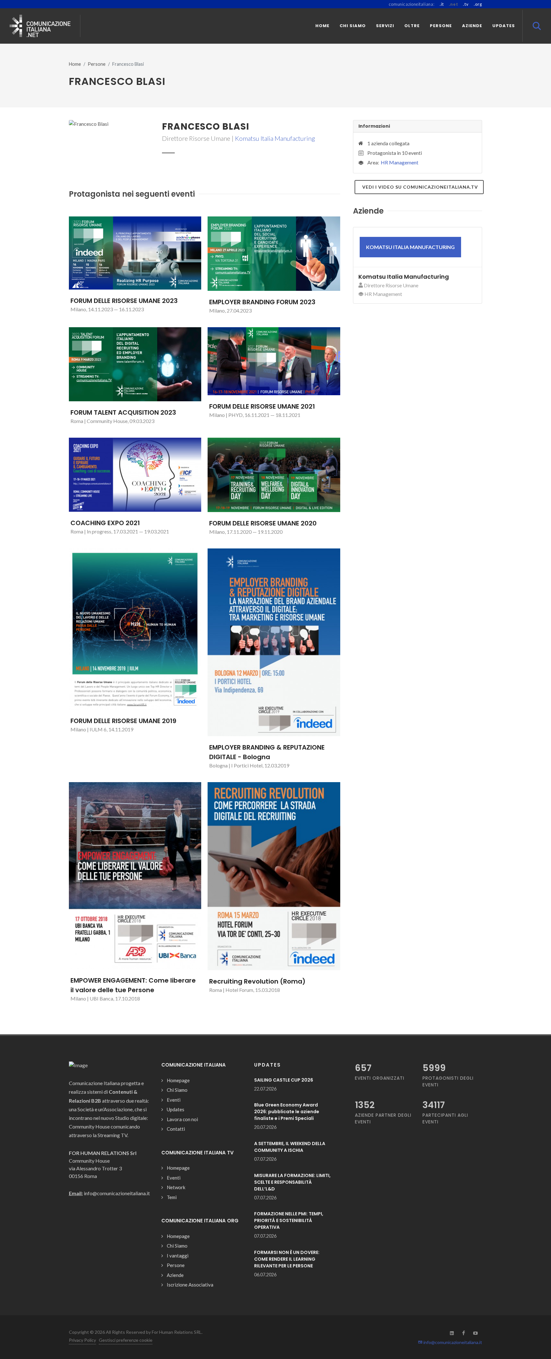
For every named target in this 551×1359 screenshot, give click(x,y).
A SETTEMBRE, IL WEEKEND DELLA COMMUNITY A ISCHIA (289, 1146)
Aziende (175, 1275)
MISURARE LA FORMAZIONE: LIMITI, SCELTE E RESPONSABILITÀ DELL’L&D (292, 1182)
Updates (175, 1109)
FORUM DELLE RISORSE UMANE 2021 (262, 406)
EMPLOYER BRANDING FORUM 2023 (262, 302)
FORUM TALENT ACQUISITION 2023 (123, 412)
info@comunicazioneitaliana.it (452, 1342)
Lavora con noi (182, 1119)
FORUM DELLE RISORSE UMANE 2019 (123, 720)
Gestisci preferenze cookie (125, 1340)
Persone (97, 64)
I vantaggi (177, 1255)
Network (176, 1187)
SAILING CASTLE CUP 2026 (283, 1080)
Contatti (176, 1129)
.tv (465, 4)
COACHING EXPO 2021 (105, 522)
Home (75, 64)
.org (478, 4)
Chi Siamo (177, 1090)
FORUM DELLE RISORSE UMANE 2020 (263, 523)
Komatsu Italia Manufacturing (275, 138)
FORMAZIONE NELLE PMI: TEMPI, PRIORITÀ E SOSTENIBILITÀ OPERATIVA (288, 1220)
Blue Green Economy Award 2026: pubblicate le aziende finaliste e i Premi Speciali (286, 1111)
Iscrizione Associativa (190, 1284)
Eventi (173, 1100)
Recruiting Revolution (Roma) (257, 981)
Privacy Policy (82, 1340)
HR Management (399, 162)
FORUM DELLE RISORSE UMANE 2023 (124, 300)
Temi (172, 1197)
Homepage (178, 1080)
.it (442, 4)
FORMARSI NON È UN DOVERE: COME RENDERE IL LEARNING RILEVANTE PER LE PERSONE (287, 1259)
